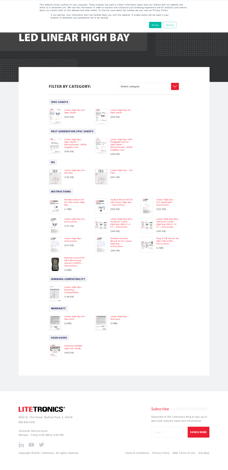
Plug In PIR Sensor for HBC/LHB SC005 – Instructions (167, 241)
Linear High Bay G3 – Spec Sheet (121, 111)
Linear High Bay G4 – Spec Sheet (75, 111)
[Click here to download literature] (56, 116)
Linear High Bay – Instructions (73, 239)
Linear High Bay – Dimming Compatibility (73, 290)
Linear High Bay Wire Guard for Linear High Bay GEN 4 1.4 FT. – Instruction (121, 223)
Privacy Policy (161, 452)
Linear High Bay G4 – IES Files (75, 171)
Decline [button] (170, 24)
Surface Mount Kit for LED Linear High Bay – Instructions (121, 202)
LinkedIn (21, 443)
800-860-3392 (27, 422)
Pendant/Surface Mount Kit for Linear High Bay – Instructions (121, 242)
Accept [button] (155, 24)
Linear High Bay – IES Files (121, 171)
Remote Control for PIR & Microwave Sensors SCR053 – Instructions (74, 261)
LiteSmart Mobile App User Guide (73, 347)
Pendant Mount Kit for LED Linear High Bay (74, 202)
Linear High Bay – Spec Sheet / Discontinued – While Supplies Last (75, 143)
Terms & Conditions (137, 452)
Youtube (31, 443)
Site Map (203, 452)
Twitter (41, 443)
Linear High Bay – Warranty (119, 317)
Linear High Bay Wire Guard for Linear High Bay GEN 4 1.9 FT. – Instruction (167, 223)
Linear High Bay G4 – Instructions (75, 220)
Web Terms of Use (184, 452)
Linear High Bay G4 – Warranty (75, 317)
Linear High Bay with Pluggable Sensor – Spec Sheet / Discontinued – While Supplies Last (121, 144)
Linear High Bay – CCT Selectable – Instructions (165, 202)
